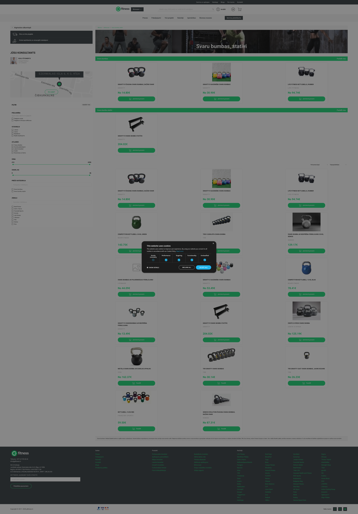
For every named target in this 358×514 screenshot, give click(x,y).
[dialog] (179, 257)
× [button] (213, 243)
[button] (153, 267)
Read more (179, 251)
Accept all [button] (204, 267)
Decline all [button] (186, 267)
